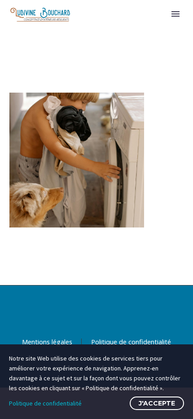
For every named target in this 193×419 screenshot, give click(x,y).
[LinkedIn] (96, 309)
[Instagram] (108, 309)
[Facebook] (84, 309)
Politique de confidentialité (131, 342)
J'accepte (157, 403)
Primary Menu (175, 14)
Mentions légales (47, 342)
